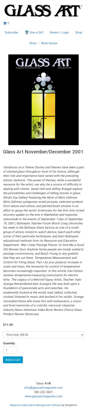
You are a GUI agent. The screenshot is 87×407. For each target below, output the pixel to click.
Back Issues (49, 43)
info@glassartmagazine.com (43, 387)
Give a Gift (36, 32)
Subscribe (11, 32)
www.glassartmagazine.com (43, 396)
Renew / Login (59, 32)
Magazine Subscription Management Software (36, 405)
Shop (78, 32)
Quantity (9, 343)
